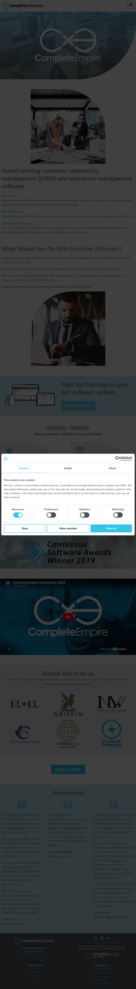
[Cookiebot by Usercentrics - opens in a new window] (117, 458)
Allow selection (68, 528)
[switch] (51, 515)
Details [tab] (68, 468)
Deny (25, 528)
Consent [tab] (24, 468)
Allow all (111, 528)
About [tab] (112, 468)
